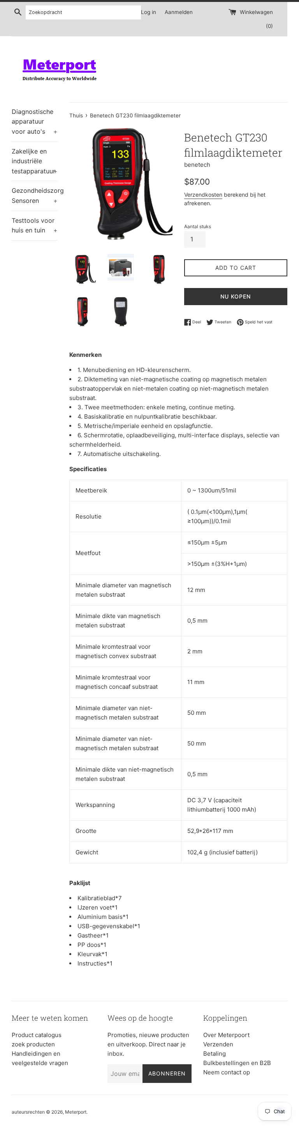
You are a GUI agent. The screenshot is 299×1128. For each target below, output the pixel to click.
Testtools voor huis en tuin (35, 225)
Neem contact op (226, 1072)
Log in (148, 12)
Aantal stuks (197, 226)
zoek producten (33, 1044)
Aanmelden (179, 12)
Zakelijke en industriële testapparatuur (35, 161)
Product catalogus (37, 1035)
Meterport (75, 1112)
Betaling (214, 1053)
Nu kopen (235, 296)
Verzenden (218, 1044)
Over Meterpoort (226, 1035)
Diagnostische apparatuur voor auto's (35, 121)
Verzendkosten (203, 194)
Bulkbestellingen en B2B (237, 1063)
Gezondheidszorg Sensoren (35, 195)
